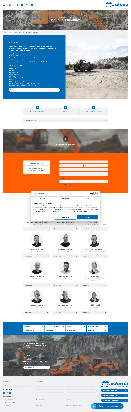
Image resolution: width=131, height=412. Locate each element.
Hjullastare (28, 32)
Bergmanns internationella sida (111, 400)
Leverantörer (7, 32)
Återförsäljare (49, 330)
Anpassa (64, 217)
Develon (15, 32)
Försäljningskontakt (30, 330)
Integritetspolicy (8, 399)
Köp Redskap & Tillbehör (43, 402)
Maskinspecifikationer (30, 120)
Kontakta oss (6, 405)
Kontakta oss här (29, 367)
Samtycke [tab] (42, 198)
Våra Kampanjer (40, 399)
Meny (8, 5)
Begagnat (69, 387)
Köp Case (38, 390)
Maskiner (21, 32)
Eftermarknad (40, 405)
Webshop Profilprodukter (73, 405)
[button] (70, 67)
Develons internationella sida (110, 390)
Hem (37, 385)
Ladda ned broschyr (15, 89)
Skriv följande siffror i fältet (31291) (68, 178)
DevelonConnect (71, 330)
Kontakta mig (28, 228)
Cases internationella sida (110, 395)
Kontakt (68, 399)
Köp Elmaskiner (40, 396)
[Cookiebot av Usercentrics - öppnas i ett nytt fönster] (91, 193)
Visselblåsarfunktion (9, 402)
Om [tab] (88, 198)
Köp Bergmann (39, 393)
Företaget (69, 396)
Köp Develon (39, 387)
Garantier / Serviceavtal (52, 326)
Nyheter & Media (71, 390)
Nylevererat (70, 326)
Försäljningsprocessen (93, 326)
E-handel (68, 385)
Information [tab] (65, 198)
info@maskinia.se (8, 385)
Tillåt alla (87, 217)
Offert (68, 402)
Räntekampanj (91, 330)
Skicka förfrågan (64, 185)
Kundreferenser (71, 393)
